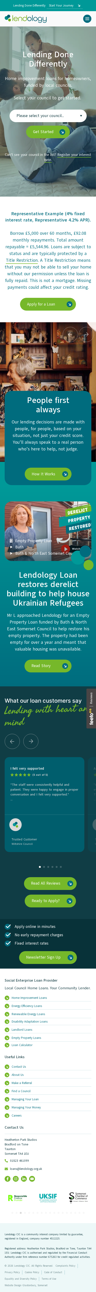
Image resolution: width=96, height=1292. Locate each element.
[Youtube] (32, 1179)
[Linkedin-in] (24, 1179)
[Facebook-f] (7, 1179)
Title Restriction (22, 260)
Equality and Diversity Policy (21, 1279)
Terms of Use (48, 1279)
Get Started (43, 131)
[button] (87, 19)
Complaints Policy (65, 1266)
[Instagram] (16, 1179)
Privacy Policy (12, 1272)
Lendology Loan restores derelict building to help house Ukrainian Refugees (48, 588)
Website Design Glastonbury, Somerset (26, 1285)
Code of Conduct (53, 1272)
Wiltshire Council (22, 844)
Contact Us (14, 1127)
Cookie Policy (32, 1272)
